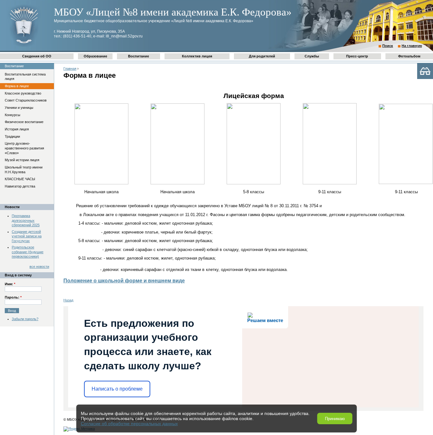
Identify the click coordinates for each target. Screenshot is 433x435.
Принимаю (335, 418)
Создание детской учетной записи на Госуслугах (27, 236)
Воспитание (138, 56)
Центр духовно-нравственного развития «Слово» (24, 148)
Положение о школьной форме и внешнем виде (124, 280)
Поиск (387, 46)
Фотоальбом (409, 56)
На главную (412, 46)
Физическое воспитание (24, 122)
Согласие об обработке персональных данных (129, 423)
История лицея (17, 129)
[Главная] (24, 46)
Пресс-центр (357, 56)
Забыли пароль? (25, 319)
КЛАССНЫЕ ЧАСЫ (20, 179)
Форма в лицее (17, 86)
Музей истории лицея (22, 160)
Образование (95, 56)
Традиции (12, 136)
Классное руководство (23, 93)
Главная (69, 68)
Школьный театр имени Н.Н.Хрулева (23, 169)
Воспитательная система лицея (25, 76)
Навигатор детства (20, 186)
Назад (68, 300)
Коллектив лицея (197, 56)
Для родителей (262, 56)
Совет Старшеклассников (26, 100)
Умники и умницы (19, 107)
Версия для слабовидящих (425, 71)
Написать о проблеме (117, 389)
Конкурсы (12, 115)
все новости (39, 266)
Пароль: (13, 297)
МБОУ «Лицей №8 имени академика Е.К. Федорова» (173, 12)
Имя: (10, 284)
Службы (312, 56)
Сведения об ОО (36, 56)
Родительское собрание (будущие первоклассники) (27, 251)
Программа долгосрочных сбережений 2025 (26, 220)
